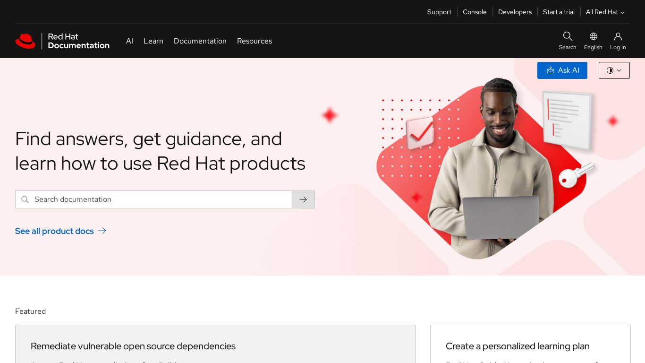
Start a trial (559, 12)
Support (439, 12)
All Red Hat (602, 12)
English (593, 47)
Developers (515, 12)
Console (475, 12)
